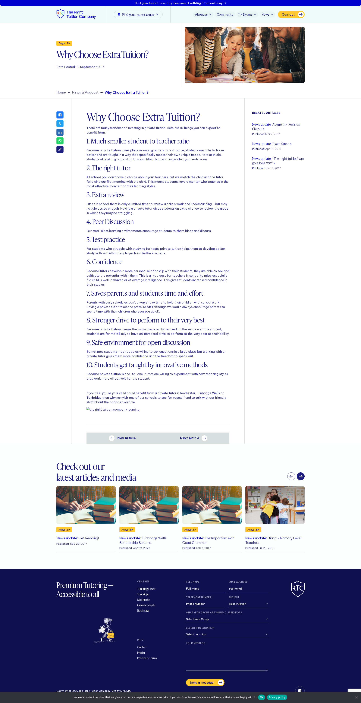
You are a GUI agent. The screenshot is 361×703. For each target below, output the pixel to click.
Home (61, 92)
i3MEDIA (125, 690)
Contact (288, 14)
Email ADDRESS (237, 582)
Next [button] (301, 476)
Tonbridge (94, 397)
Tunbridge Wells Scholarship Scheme (142, 540)
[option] (86, 519)
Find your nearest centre (138, 14)
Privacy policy (277, 697)
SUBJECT (233, 597)
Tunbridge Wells (208, 393)
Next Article (189, 438)
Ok (261, 697)
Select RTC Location (200, 628)
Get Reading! (77, 538)
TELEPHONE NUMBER (198, 597)
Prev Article (126, 438)
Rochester (187, 393)
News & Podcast (85, 92)
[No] (356, 697)
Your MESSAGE (195, 643)
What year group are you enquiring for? (214, 612)
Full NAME (192, 582)
